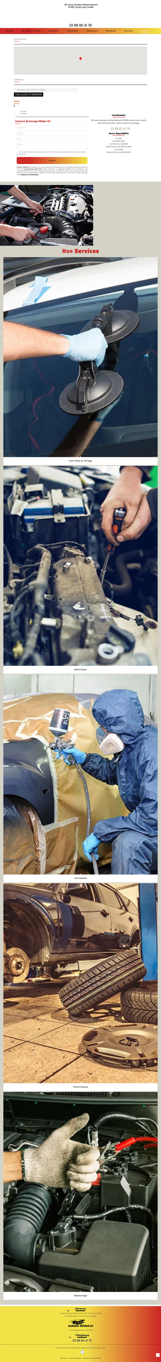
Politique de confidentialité (92, 1358)
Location (128, 31)
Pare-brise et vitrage (31, 31)
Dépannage (111, 31)
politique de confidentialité (29, 175)
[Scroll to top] (158, 1355)
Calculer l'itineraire (28, 94)
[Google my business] (82, 1353)
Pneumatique (92, 31)
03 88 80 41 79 (80, 25)
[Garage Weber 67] (80, 13)
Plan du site (64, 1358)
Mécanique (54, 31)
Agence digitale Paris (82, 1348)
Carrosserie (72, 31)
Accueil (9, 31)
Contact (145, 31)
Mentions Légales (75, 1358)
